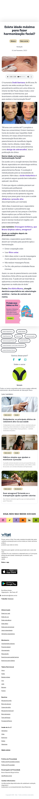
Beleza (13, 41)
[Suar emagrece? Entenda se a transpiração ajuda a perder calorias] (19, 485)
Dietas (3, 741)
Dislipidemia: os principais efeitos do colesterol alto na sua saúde (19, 420)
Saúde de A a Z (6, 727)
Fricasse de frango (6, 721)
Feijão (3, 674)
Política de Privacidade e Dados (10, 762)
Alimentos (4, 731)
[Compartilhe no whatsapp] (25, 359)
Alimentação (5, 610)
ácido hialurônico (8, 331)
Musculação (5, 654)
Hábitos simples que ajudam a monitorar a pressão (16, 458)
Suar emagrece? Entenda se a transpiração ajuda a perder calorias (19, 494)
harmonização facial (9, 341)
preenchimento (24, 341)
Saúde (16, 415)
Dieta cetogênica (6, 620)
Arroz (3, 670)
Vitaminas (4, 744)
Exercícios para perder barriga (10, 657)
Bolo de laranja (5, 714)
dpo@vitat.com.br (6, 776)
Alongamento (5, 650)
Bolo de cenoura (6, 704)
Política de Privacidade (8, 765)
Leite (2, 684)
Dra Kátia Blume (15, 288)
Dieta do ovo (5, 617)
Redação (20, 47)
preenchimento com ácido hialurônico (13, 345)
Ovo (2, 680)
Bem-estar (24, 41)
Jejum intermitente (6, 630)
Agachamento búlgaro (8, 643)
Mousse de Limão (6, 700)
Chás (2, 734)
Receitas (4, 697)
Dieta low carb (5, 613)
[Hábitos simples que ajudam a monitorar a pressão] (19, 449)
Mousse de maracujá (7, 711)
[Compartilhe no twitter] (19, 359)
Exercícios (4, 737)
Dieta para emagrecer (7, 627)
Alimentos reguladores (8, 634)
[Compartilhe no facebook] (14, 359)
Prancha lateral (6, 647)
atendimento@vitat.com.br (9, 595)
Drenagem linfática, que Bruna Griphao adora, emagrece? (19, 228)
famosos (18, 336)
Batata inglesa (5, 677)
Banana (3, 687)
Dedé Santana (7, 336)
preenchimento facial (9, 350)
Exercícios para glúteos (8, 660)
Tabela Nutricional (7, 667)
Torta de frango (5, 717)
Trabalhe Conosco (7, 599)
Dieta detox (4, 623)
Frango (3, 691)
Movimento (18, 489)
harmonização (30, 336)
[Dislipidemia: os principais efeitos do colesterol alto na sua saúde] (19, 411)
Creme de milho (6, 707)
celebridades (21, 331)
